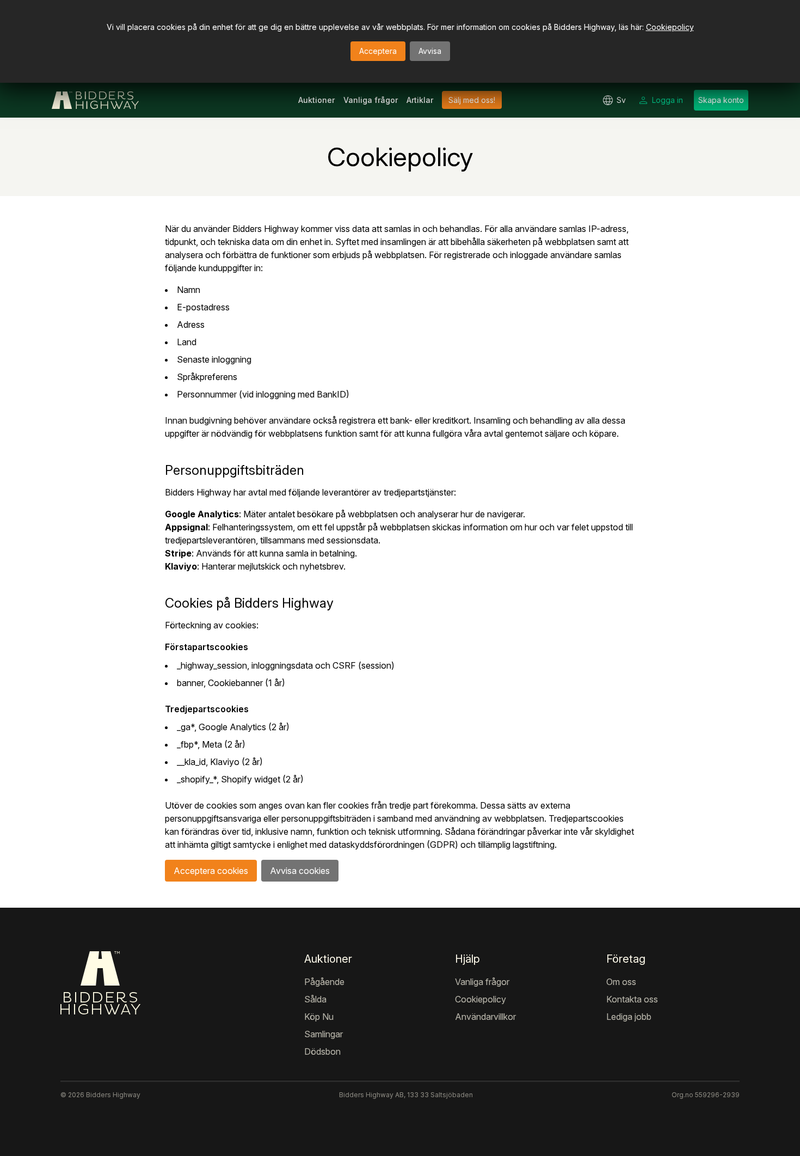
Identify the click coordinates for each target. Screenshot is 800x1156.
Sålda (315, 999)
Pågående (324, 981)
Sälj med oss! (471, 100)
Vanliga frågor (370, 100)
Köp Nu (319, 1016)
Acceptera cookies (211, 870)
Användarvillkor (485, 1016)
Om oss (621, 981)
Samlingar (323, 1034)
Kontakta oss (632, 999)
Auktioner (316, 100)
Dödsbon (322, 1051)
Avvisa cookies (300, 870)
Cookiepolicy (670, 27)
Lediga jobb (628, 1016)
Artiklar (420, 100)
